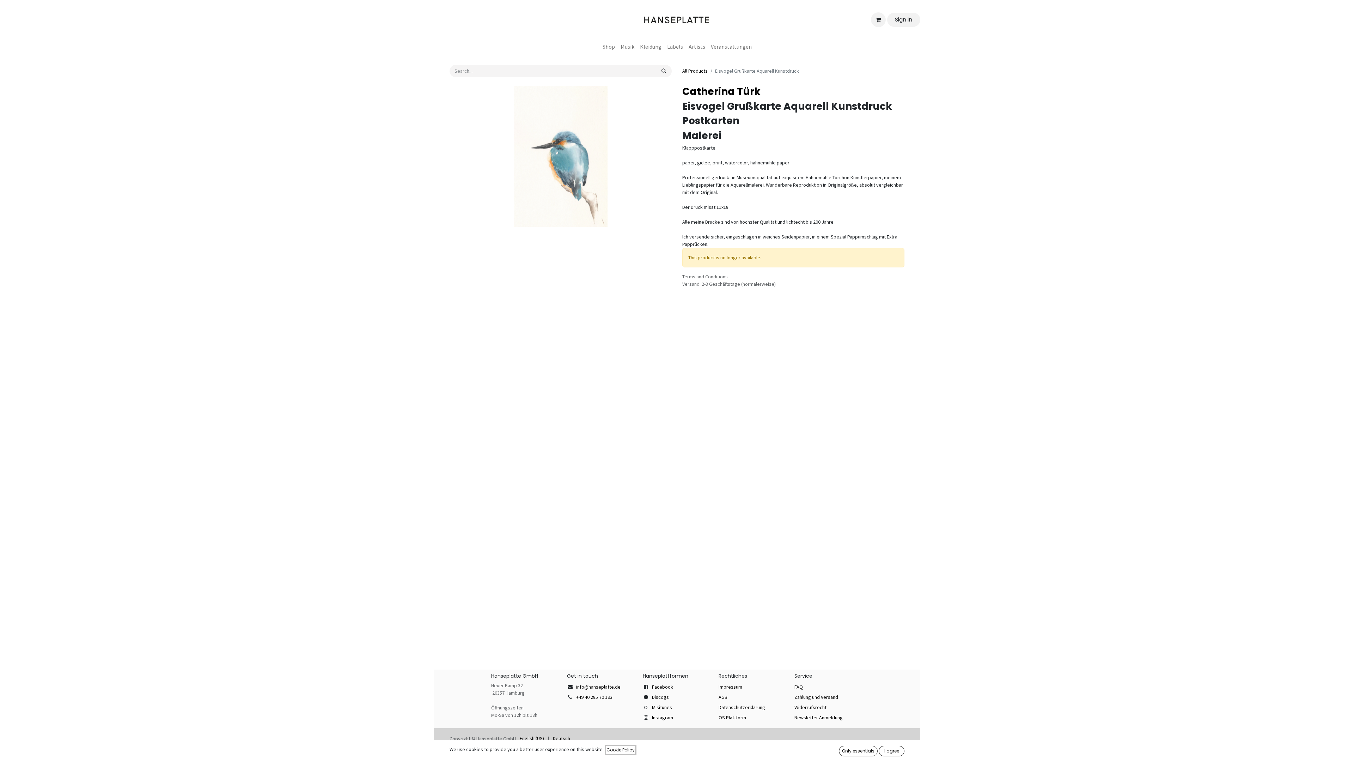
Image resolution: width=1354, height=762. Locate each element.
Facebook (662, 687)
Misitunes (662, 707)
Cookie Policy (620, 750)
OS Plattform (732, 717)
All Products (695, 71)
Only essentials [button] (858, 751)
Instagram (662, 717)
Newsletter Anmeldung (818, 717)
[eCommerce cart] (878, 19)
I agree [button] (891, 751)
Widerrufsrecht (810, 707)
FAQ (798, 687)
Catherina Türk (721, 91)
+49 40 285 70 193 (594, 697)
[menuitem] (609, 47)
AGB (723, 697)
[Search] (664, 71)
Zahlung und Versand (816, 697)
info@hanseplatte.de (598, 687)
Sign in (903, 20)
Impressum (730, 687)
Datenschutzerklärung (742, 707)
